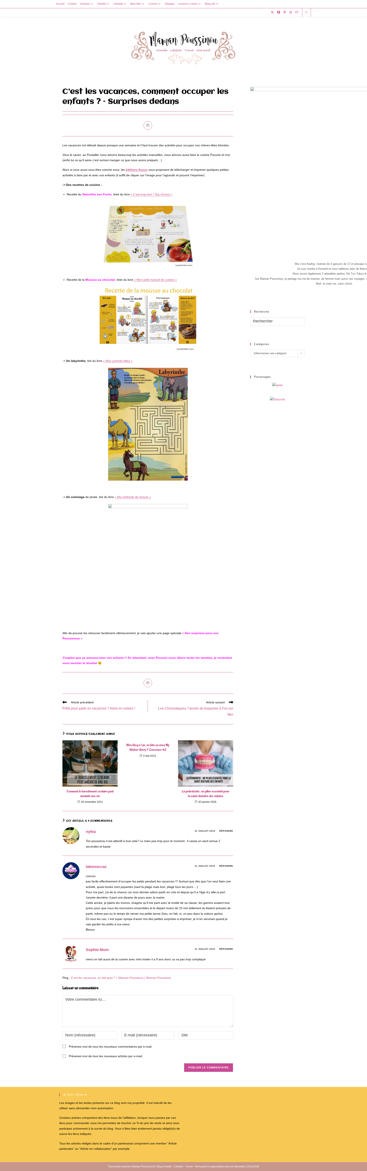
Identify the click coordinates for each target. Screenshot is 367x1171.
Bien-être (135, 3)
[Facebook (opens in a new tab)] (278, 12)
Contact (72, 3)
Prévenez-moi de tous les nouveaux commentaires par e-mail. (110, 1046)
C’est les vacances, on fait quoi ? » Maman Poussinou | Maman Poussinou (121, 977)
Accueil (60, 3)
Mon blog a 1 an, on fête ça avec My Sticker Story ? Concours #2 (147, 747)
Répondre (226, 831)
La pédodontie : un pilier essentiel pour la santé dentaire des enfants (205, 793)
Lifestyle (118, 3)
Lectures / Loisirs (188, 3)
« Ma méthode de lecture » (133, 497)
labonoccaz (96, 867)
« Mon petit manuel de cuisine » (155, 279)
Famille (101, 3)
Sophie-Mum (97, 950)
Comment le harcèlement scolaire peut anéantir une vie (90, 793)
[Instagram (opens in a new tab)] (291, 12)
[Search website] (306, 12)
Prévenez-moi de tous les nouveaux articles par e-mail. (106, 1056)
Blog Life (210, 3)
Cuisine (152, 3)
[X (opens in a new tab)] (272, 12)
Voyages (170, 3)
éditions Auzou (137, 169)
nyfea (91, 832)
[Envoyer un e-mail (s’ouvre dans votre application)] (297, 12)
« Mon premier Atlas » (118, 361)
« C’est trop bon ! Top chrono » (151, 194)
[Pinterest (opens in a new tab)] (285, 12)
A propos (85, 3)
